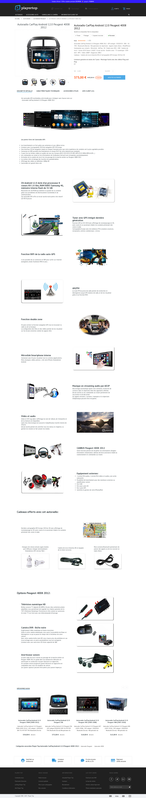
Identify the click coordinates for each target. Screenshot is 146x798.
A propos (64, 781)
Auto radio (26, 19)
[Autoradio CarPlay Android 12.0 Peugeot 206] (58, 704)
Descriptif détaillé (24, 91)
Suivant (68, 82)
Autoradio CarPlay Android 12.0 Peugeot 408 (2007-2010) (116, 721)
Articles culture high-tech (93, 785)
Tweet (78, 35)
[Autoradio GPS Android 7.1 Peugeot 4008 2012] (34, 82)
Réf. (75, 71)
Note (75, 41)
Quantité (107, 71)
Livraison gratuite (43, 781)
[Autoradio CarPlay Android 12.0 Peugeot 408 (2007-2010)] (116, 704)
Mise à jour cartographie (45, 785)
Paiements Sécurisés (20, 781)
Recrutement (65, 785)
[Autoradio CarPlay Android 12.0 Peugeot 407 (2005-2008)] (87, 704)
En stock (112, 35)
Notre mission (42, 778)
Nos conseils (42, 788)
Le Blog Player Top (20, 785)
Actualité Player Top (67, 778)
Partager (86, 35)
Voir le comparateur (93, 32)
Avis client (88, 91)
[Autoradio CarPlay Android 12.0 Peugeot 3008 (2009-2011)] (29, 704)
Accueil (17, 19)
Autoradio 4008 (99, 746)
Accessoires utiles (71, 91)
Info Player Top (19, 788)
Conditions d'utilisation (68, 788)
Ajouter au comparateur (80, 32)
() (89, 40)
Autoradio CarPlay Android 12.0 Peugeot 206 (58, 721)
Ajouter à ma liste (98, 35)
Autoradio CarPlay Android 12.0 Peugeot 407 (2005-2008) (87, 721)
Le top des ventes (90, 781)
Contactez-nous (19, 778)
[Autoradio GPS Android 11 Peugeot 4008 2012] (25, 82)
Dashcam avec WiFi (91, 778)
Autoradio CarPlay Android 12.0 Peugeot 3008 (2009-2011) (29, 721)
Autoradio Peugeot (39, 19)
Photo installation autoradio (94, 788)
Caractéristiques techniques (48, 91)
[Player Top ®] (29, 8)
